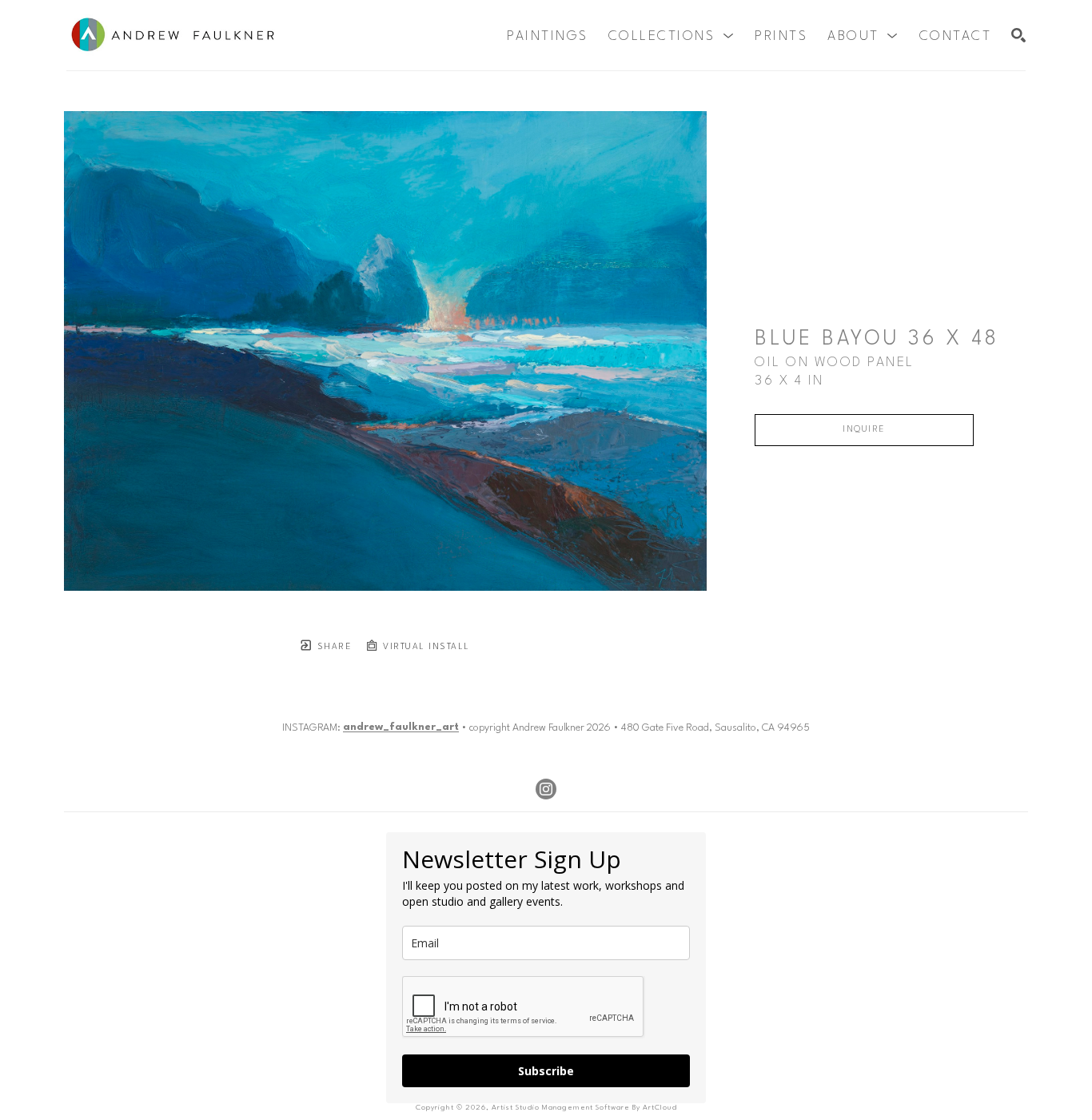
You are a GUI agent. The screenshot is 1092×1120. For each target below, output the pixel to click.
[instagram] (546, 789)
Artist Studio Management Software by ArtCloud (584, 1107)
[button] (671, 36)
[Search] (1018, 35)
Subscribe (546, 1070)
